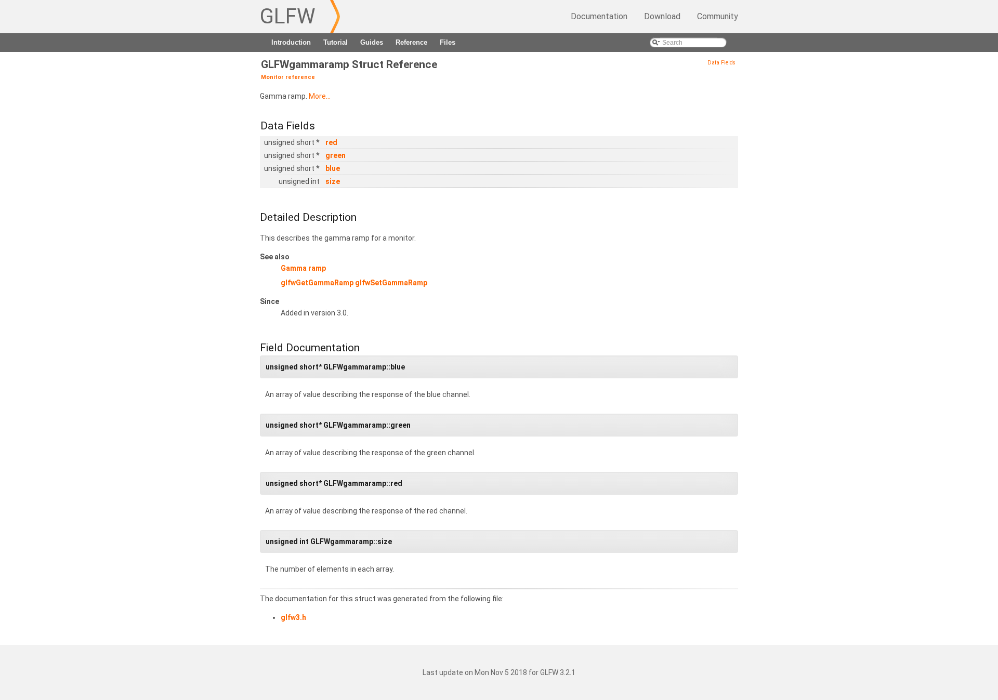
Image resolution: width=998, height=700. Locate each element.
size (332, 181)
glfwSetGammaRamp (391, 283)
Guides (371, 42)
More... (320, 96)
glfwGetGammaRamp (317, 283)
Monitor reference (288, 77)
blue (332, 168)
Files (447, 42)
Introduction (291, 42)
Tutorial (335, 42)
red (331, 142)
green (335, 155)
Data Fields (721, 62)
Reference (411, 42)
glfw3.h (293, 617)
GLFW (287, 16)
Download (662, 16)
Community (717, 16)
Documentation (599, 16)
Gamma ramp (303, 268)
